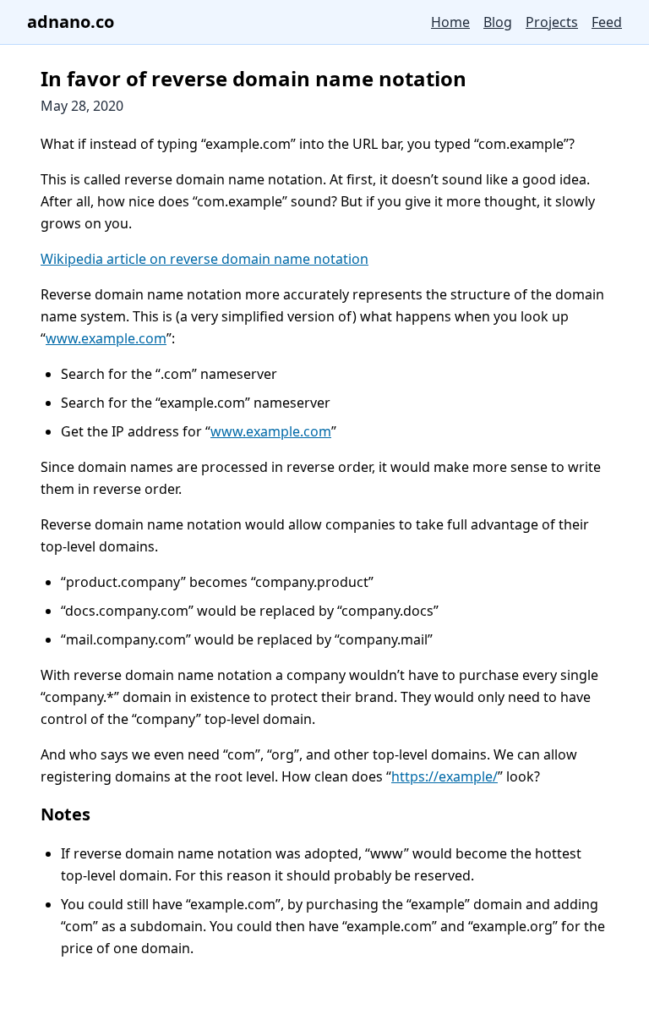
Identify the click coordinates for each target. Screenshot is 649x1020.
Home (450, 22)
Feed (607, 22)
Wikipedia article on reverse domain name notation (204, 259)
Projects (552, 22)
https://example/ (444, 776)
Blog (497, 22)
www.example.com (106, 338)
